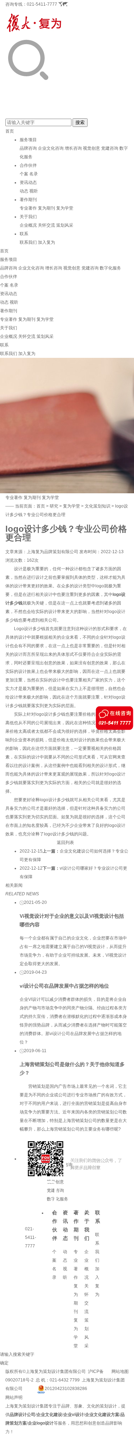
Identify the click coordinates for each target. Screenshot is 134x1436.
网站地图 (120, 1371)
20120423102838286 (66, 1388)
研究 (54, 506)
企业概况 (28, 225)
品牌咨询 (28, 148)
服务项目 (28, 139)
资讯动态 (28, 182)
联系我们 (28, 242)
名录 (33, 173)
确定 (4, 1362)
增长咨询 (73, 148)
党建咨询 (109, 148)
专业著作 (28, 208)
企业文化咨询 (51, 148)
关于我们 (28, 216)
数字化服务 (110, 268)
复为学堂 (64, 208)
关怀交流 (46, 225)
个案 (24, 173)
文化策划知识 (97, 506)
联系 (24, 233)
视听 (33, 191)
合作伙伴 (28, 165)
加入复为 (46, 242)
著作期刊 (28, 199)
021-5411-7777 (42, 4)
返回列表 (65, 842)
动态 (24, 191)
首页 (9, 131)
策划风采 (64, 225)
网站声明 (14, 1397)
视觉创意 (91, 148)
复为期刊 (46, 208)
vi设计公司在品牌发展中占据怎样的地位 (64, 986)
